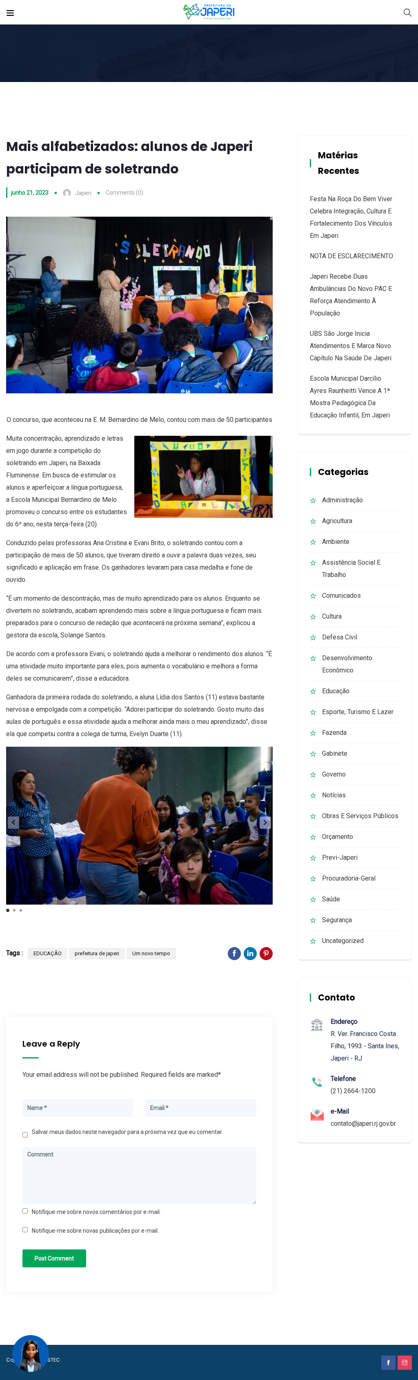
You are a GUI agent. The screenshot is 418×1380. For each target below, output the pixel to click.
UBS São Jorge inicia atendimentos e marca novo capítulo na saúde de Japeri (350, 346)
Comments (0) (124, 192)
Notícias (334, 795)
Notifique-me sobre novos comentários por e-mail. (96, 1212)
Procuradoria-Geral (349, 878)
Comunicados (341, 595)
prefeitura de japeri (97, 953)
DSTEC (52, 1359)
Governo (334, 774)
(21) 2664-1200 (353, 1091)
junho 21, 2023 (30, 192)
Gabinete (334, 753)
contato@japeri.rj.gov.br (363, 1123)
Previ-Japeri (340, 857)
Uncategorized (343, 941)
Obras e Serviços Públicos (360, 816)
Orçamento (337, 837)
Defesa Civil (339, 637)
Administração (342, 500)
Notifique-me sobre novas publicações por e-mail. (95, 1230)
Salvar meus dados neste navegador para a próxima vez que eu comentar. (127, 1132)
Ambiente (335, 542)
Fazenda (334, 733)
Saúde (331, 899)
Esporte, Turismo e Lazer (358, 712)
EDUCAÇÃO (47, 953)
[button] (265, 822)
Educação (335, 691)
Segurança (337, 920)
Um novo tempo (151, 953)
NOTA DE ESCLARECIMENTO (351, 256)
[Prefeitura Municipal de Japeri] (209, 12)
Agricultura (337, 521)
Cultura (332, 616)
